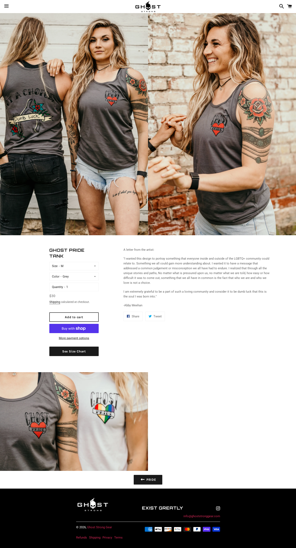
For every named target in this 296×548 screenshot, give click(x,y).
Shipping (54, 302)
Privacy (107, 537)
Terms (118, 537)
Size (55, 266)
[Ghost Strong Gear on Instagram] (218, 509)
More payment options (74, 338)
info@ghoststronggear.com (201, 516)
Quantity (57, 287)
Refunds (81, 537)
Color (55, 276)
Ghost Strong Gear (99, 527)
